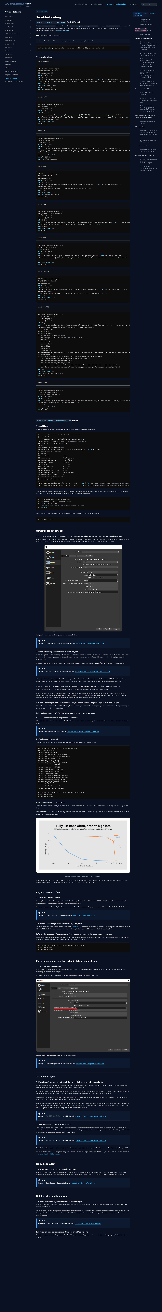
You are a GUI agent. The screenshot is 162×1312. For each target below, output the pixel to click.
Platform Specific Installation (145, 20)
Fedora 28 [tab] (51, 41)
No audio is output (141, 146)
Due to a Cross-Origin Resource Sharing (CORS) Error (148, 100)
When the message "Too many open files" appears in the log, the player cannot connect (147, 108)
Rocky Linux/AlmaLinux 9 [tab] (85, 41)
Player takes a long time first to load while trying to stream (145, 116)
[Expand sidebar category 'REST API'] (30, 64)
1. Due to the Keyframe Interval (147, 122)
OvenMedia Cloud (97, 4)
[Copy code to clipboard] (127, 47)
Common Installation (146, 25)
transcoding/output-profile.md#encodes (90, 643)
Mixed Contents (146, 93)
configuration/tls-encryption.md (84, 915)
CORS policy (77, 927)
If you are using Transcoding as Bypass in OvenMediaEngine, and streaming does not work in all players (148, 45)
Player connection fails (142, 89)
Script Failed (145, 14)
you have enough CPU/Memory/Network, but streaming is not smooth (148, 83)
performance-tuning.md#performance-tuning (83, 731)
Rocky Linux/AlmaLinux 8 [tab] (66, 41)
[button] (117, 4)
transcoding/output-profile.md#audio (84, 1183)
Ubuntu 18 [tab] (42, 41)
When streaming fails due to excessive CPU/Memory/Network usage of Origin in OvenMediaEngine (147, 62)
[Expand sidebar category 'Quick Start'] (30, 20)
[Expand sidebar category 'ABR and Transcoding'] (30, 33)
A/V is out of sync (140, 127)
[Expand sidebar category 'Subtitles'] (30, 50)
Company (133, 4)
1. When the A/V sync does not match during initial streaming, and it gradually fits (148, 133)
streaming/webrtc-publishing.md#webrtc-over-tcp (92, 671)
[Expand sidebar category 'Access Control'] (30, 44)
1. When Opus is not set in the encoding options (148, 150)
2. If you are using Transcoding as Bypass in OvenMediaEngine (148, 168)
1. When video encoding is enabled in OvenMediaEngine (148, 161)
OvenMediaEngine (81, 4)
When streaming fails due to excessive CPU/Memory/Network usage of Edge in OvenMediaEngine (147, 73)
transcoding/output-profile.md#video (88, 1223)
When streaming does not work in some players (148, 54)
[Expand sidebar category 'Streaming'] (30, 37)
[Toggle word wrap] (124, 68)
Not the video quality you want (145, 155)
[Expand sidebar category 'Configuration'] (30, 26)
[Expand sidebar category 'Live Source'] (30, 30)
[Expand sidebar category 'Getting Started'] (30, 23)
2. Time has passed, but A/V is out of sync (148, 141)
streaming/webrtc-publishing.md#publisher (91, 1116)
